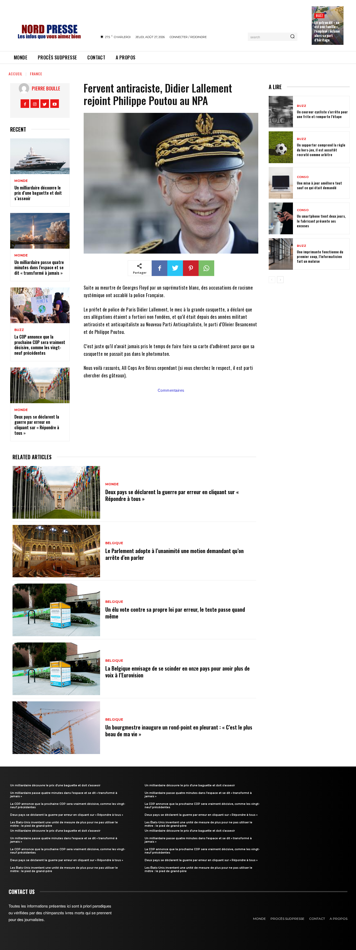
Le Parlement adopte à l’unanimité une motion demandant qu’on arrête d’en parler (174, 554)
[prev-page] (272, 279)
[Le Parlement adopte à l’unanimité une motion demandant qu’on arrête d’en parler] (56, 551)
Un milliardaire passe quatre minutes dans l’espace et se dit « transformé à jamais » (39, 267)
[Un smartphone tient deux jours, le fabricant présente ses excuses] (281, 218)
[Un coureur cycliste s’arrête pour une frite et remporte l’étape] (281, 111)
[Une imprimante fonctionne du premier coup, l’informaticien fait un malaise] (281, 254)
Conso (303, 177)
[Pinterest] (191, 268)
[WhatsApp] (206, 268)
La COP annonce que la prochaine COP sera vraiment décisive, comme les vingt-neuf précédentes (39, 345)
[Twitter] (44, 103)
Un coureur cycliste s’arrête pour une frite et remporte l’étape (322, 114)
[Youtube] (54, 103)
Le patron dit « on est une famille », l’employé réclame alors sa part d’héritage (327, 31)
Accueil (15, 73)
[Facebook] (25, 103)
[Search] (292, 37)
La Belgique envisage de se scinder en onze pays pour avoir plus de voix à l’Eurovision (177, 671)
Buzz (319, 15)
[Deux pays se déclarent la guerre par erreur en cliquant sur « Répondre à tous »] (40, 385)
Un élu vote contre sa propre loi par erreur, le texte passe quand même (175, 612)
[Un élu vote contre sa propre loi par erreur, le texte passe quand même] (56, 610)
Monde (21, 180)
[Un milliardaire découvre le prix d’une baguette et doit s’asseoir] (40, 156)
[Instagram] (34, 103)
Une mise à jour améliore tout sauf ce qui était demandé (319, 185)
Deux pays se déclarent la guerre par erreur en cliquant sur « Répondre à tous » (36, 425)
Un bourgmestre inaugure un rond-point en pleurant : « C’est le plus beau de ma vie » (178, 730)
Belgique (114, 543)
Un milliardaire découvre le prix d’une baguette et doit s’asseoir (38, 193)
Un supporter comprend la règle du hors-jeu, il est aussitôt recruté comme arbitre (321, 149)
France (36, 73)
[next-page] (280, 279)
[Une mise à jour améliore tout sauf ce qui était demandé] (281, 183)
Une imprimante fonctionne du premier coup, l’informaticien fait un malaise (320, 256)
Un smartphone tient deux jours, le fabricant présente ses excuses (321, 220)
